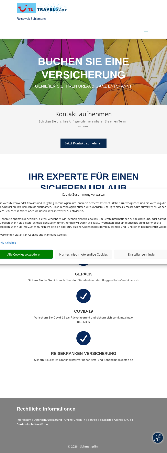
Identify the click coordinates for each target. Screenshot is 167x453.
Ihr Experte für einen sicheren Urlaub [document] (84, 182)
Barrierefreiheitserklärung (33, 424)
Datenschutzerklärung (48, 419)
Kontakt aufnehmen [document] (83, 114)
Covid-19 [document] (83, 311)
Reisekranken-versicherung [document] (83, 353)
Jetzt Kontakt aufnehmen (83, 143)
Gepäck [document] (83, 274)
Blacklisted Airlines (111, 419)
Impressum (24, 419)
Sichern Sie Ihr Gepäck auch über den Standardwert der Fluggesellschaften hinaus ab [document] (83, 280)
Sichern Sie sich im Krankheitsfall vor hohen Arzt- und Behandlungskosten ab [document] (83, 359)
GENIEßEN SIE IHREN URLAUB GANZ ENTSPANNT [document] (83, 86)
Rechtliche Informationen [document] (46, 408)
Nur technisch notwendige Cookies (83, 254)
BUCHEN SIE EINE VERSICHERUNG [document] (83, 68)
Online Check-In (74, 419)
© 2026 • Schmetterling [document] (83, 446)
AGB (128, 419)
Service (92, 419)
